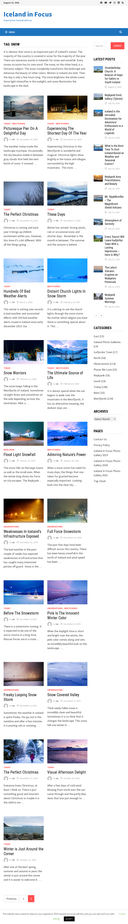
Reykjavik (9, 449)
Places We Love (103, 369)
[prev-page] (96, 315)
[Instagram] (115, 2)
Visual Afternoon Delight (66, 772)
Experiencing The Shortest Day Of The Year (67, 130)
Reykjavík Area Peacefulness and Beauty (113, 180)
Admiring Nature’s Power (66, 454)
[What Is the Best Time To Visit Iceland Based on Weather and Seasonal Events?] (98, 146)
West (97, 393)
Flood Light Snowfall (19, 454)
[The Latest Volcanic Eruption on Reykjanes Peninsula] (98, 268)
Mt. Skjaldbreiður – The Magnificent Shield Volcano (114, 202)
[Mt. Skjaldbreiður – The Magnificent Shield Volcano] (98, 197)
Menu (11, 32)
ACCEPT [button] (69, 919)
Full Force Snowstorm (64, 531)
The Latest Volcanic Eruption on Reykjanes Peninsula (111, 274)
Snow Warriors (15, 373)
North (97, 358)
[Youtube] (106, 2)
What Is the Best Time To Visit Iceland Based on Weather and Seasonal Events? (114, 154)
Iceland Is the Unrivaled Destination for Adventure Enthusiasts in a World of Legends (114, 122)
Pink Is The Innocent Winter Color (63, 615)
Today (7, 123)
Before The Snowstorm (21, 613)
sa (13, 139)
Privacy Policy (102, 445)
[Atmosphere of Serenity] (98, 221)
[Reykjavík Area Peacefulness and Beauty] (98, 177)
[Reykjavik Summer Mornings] (98, 295)
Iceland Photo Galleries (107, 342)
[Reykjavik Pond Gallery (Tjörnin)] (98, 95)
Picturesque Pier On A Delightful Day (21, 130)
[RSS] (122, 2)
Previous (11, 898)
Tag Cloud (100, 481)
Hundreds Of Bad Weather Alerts (17, 293)
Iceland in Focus (28, 14)
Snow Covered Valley (63, 695)
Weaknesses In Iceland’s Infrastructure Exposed (22, 534)
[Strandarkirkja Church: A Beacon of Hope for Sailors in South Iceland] (98, 68)
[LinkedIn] (119, 2)
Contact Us (100, 439)
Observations (11, 526)
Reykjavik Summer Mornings (110, 298)
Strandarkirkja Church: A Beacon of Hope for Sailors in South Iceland (114, 75)
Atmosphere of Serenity (113, 222)
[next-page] (101, 315)
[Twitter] (110, 2)
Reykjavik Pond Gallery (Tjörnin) (114, 96)
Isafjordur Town (103, 352)
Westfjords (18, 123)
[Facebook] (101, 2)
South (97, 381)
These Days (56, 214)
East (96, 336)
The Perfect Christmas (21, 214)
